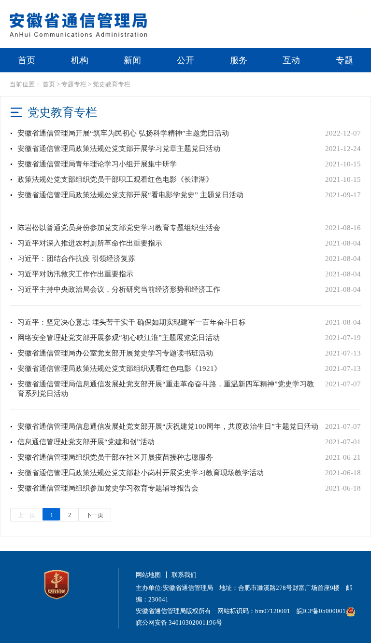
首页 (26, 60)
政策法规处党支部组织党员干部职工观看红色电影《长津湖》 (115, 179)
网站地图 (148, 574)
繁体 (307, 8)
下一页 (94, 515)
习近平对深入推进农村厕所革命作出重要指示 (89, 243)
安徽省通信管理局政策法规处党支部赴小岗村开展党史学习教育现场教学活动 (140, 473)
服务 (238, 60)
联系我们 (184, 574)
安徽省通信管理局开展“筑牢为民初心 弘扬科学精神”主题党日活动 (123, 133)
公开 (185, 60)
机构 (79, 60)
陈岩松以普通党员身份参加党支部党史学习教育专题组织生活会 (118, 228)
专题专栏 (73, 84)
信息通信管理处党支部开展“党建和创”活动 (86, 442)
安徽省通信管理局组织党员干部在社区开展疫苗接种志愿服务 (115, 457)
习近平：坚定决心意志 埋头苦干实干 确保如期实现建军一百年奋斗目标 (131, 322)
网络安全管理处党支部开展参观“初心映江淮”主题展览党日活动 (118, 338)
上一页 (26, 515)
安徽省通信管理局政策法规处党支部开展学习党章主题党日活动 (118, 148)
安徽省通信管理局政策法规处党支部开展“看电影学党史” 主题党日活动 (130, 195)
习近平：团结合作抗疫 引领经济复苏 (76, 258)
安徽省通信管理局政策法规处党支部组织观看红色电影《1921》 (119, 368)
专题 (344, 60)
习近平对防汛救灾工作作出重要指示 (75, 274)
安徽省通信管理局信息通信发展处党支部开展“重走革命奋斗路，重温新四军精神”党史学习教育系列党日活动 (165, 388)
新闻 (132, 60)
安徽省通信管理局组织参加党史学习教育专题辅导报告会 (108, 488)
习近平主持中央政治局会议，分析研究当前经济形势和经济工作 (118, 289)
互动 (291, 60)
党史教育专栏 (111, 84)
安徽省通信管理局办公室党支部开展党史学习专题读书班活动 (115, 353)
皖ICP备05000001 (321, 611)
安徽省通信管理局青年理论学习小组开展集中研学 (97, 164)
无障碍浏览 (346, 8)
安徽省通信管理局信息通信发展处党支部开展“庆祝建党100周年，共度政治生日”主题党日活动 (167, 426)
